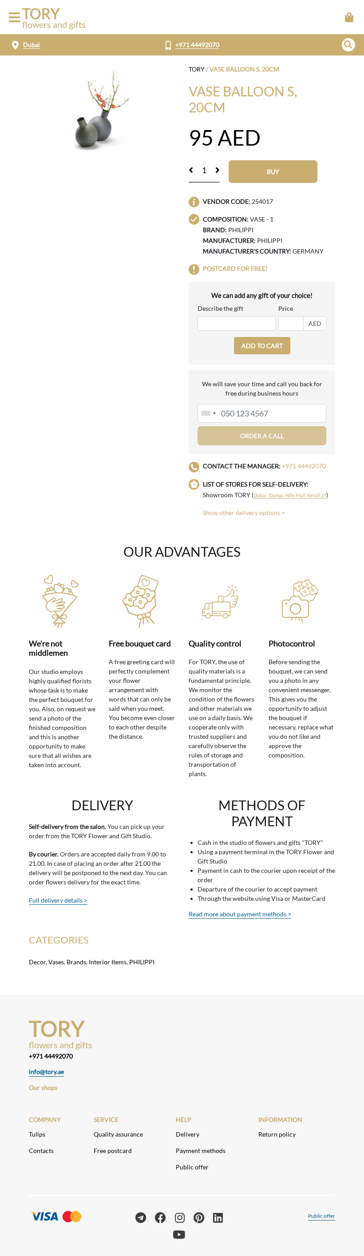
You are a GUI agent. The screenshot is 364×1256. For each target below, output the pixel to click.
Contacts (41, 1150)
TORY (197, 69)
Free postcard (113, 1150)
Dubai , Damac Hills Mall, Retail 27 (289, 495)
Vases (56, 962)
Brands (76, 962)
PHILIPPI (141, 962)
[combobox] (208, 413)
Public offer (192, 1167)
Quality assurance (118, 1134)
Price (285, 308)
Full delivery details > (58, 900)
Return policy (277, 1134)
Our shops (43, 1087)
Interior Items (108, 962)
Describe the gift (220, 308)
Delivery (187, 1134)
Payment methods (201, 1150)
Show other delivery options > (244, 512)
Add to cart (262, 345)
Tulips (37, 1134)
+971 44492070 (197, 44)
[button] (348, 45)
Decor (37, 962)
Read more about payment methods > (240, 914)
